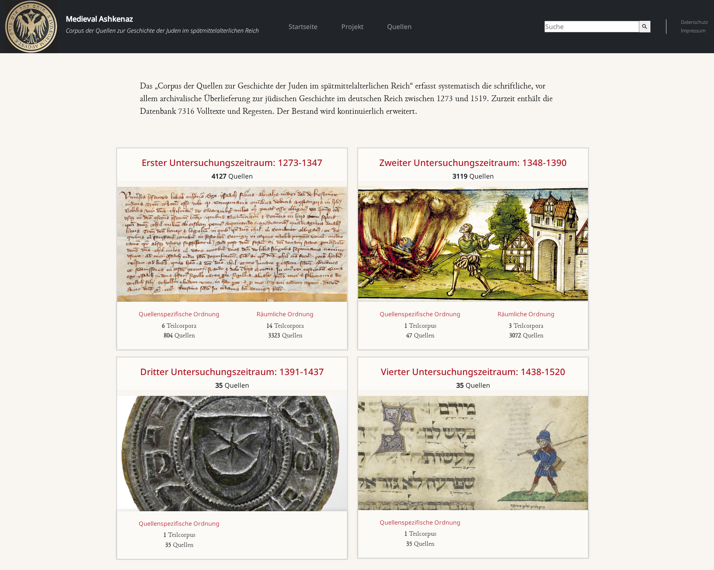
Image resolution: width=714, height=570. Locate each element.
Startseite (303, 26)
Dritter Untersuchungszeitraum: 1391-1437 (232, 371)
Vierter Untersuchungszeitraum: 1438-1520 (473, 371)
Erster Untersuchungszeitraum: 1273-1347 (232, 162)
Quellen (399, 26)
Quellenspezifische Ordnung (179, 314)
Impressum (693, 30)
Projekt (352, 26)
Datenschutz (694, 22)
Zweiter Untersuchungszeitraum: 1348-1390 (473, 162)
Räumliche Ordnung (285, 314)
